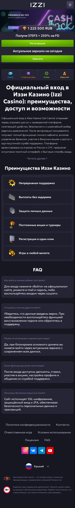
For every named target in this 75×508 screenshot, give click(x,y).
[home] (37, 5)
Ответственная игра (18, 432)
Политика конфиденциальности (28, 424)
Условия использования (54, 432)
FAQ (47, 440)
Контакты (62, 424)
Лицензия (32, 440)
